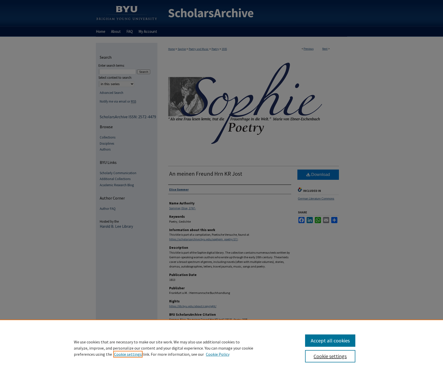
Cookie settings (128, 354)
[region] (221, 348)
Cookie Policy (217, 354)
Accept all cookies (330, 340)
